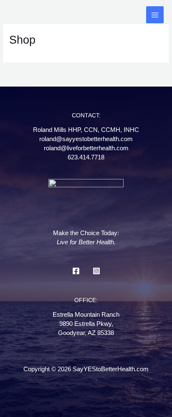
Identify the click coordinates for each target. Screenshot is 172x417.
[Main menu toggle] (155, 15)
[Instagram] (96, 271)
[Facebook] (76, 271)
